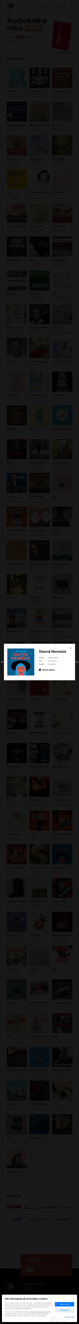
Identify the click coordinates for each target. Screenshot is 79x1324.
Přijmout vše (64, 1304)
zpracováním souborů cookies (40, 1312)
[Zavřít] (70, 648)
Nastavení (64, 1310)
